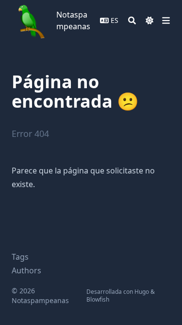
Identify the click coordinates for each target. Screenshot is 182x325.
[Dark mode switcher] (149, 20)
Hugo (141, 291)
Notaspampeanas (73, 20)
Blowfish (97, 299)
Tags (20, 256)
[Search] (132, 20)
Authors (26, 270)
